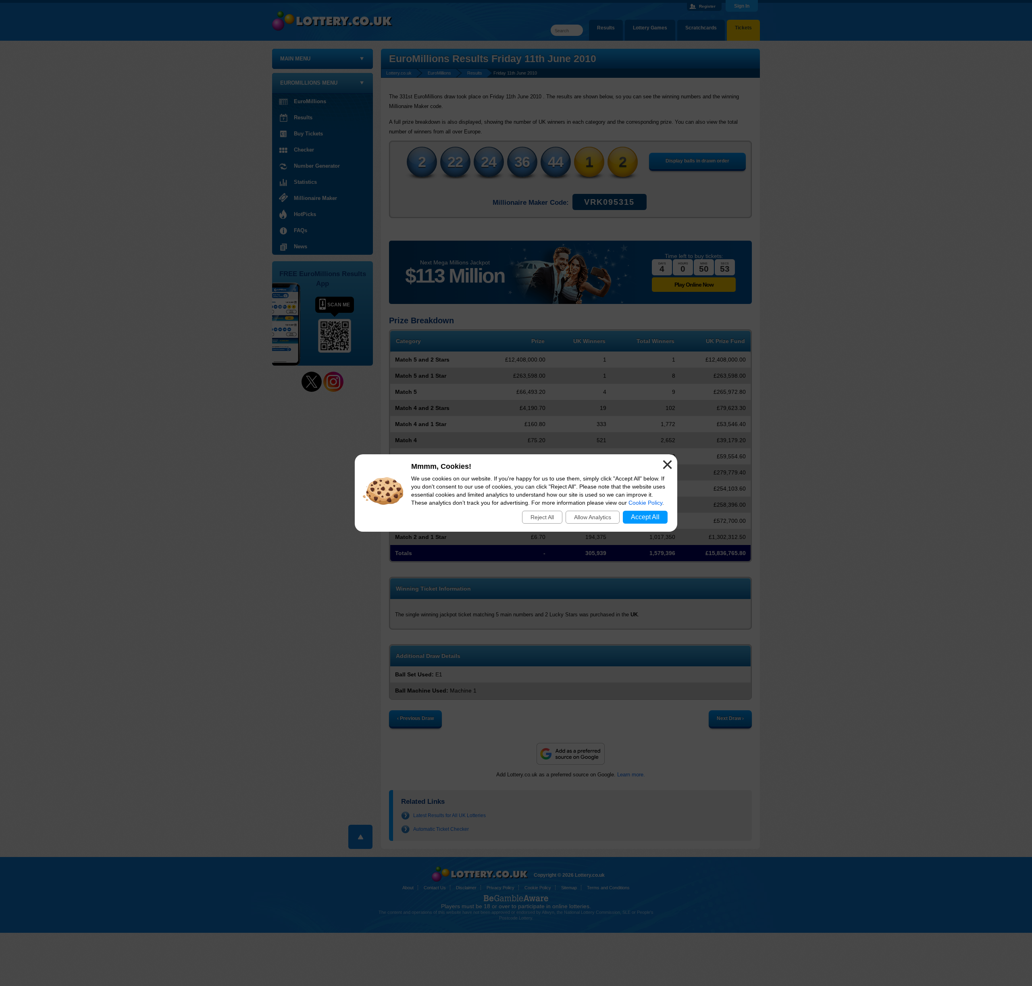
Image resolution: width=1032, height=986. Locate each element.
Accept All (645, 517)
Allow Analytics (592, 517)
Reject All (542, 517)
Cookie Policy (645, 502)
